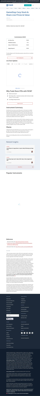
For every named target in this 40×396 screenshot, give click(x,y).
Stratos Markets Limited (10, 360)
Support (22, 326)
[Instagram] (30, 333)
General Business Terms (16, 389)
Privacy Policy (8, 345)
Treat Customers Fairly (9, 347)
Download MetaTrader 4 (24, 311)
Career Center (8, 308)
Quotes (7, 8)
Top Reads (7, 334)
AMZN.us (24, 8)
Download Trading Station (25, 307)
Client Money (8, 310)
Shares (11, 8)
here (15, 275)
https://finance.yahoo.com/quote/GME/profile (24, 246)
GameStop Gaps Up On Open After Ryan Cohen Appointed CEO (19, 159)
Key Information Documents (28, 389)
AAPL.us (28, 8)
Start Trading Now (20, 57)
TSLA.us (15, 8)
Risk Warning (13, 390)
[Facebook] (22, 333)
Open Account (28, 5)
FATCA (16, 390)
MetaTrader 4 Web (23, 317)
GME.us (20, 8)
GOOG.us (32, 8)
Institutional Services (9, 338)
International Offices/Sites (10, 300)
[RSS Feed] (32, 333)
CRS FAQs (19, 390)
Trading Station (23, 300)
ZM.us (37, 8)
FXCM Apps (8, 336)
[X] (24, 333)
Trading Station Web (24, 315)
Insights (7, 332)
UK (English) (8, 315)
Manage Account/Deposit (10, 328)
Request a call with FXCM (24, 328)
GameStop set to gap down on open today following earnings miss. (20, 149)
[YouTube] (27, 333)
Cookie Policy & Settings (10, 343)
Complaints (8, 390)
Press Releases (8, 306)
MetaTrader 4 (23, 302)
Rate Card (21, 389)
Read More (20, 167)
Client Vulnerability (9, 302)
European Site (12, 391)
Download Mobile (23, 309)
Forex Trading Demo (9, 324)
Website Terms (8, 389)
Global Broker (8, 298)
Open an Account (8, 326)
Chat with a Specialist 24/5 (25, 324)
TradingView (23, 298)
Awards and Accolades (9, 304)
